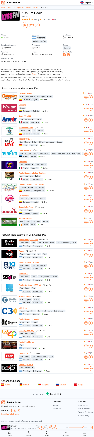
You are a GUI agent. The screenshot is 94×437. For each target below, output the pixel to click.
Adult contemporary (64, 242)
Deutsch (26, 384)
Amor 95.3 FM (25, 116)
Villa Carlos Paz (39, 41)
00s (73, 153)
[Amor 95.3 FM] (9, 119)
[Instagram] (15, 410)
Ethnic (27, 221)
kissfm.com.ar (9, 54)
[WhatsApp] (68, 54)
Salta (34, 348)
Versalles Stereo (26, 128)
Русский (63, 384)
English (87, 2)
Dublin (33, 225)
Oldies (41, 142)
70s (34, 130)
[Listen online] (90, 97)
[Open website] (90, 199)
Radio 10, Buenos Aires (29, 262)
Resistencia (37, 371)
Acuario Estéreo (26, 207)
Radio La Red (25, 296)
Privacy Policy (83, 405)
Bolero (22, 210)
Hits (37, 165)
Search (47, 435)
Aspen (22, 251)
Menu (84, 435)
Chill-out (23, 187)
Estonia (25, 156)
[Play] (25, 25)
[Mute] (90, 427)
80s (29, 130)
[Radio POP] (9, 356)
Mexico (25, 122)
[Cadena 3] (9, 311)
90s (68, 153)
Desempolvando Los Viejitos (31, 184)
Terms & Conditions (85, 412)
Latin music (30, 96)
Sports (28, 299)
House (34, 277)
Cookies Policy (83, 415)
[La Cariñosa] (9, 199)
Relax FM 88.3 (25, 150)
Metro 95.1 (23, 274)
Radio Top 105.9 (26, 365)
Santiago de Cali (38, 190)
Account (28, 435)
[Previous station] (37, 427)
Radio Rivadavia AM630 (29, 319)
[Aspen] (9, 254)
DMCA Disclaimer (84, 408)
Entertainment (59, 311)
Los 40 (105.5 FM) (26, 331)
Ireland (25, 225)
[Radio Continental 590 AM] (9, 288)
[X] (18, 410)
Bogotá (35, 100)
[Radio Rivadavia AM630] (9, 322)
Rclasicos (23, 162)
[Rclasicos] (9, 165)
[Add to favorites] (31, 25)
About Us (56, 405)
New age (61, 153)
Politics (36, 299)
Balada (67, 48)
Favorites (66, 435)
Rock (33, 242)
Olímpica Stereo (26, 93)
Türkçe (80, 384)
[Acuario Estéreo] (9, 210)
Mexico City (35, 122)
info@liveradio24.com (10, 414)
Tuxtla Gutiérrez (36, 179)
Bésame (22, 105)
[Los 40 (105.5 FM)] (9, 334)
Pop (21, 119)
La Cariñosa (24, 196)
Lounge (28, 153)
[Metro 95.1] (9, 277)
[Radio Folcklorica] (9, 345)
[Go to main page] (11, 2)
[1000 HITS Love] (9, 142)
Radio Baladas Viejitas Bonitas (32, 173)
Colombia (26, 100)
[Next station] (46, 427)
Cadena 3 (23, 308)
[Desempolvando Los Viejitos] (9, 187)
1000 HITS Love (25, 139)
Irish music (36, 221)
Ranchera (23, 199)
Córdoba (36, 314)
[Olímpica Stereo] (9, 96)
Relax (34, 142)
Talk (33, 265)
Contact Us (57, 408)
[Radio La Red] (9, 299)
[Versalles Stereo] (9, 131)
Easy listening (25, 142)
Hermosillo (34, 168)
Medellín (35, 111)
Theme (9, 435)
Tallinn (33, 156)
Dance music (24, 242)
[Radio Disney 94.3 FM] (9, 243)
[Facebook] (64, 54)
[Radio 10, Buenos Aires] (9, 265)
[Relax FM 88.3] (9, 153)
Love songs (50, 142)
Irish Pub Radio (25, 218)
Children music (48, 242)
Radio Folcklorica (26, 342)
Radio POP (23, 353)
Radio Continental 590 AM (30, 285)
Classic (22, 130)
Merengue (41, 96)
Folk (21, 221)
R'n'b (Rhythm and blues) (48, 277)
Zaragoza (33, 145)
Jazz (35, 153)
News (22, 96)
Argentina (41, 37)
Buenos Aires (37, 246)
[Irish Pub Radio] (9, 221)
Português (45, 384)
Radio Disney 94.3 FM (28, 240)
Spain (25, 145)
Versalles (35, 134)
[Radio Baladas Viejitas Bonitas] (9, 176)
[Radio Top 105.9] (9, 368)
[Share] (37, 25)
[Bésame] (9, 108)
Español (8, 384)
